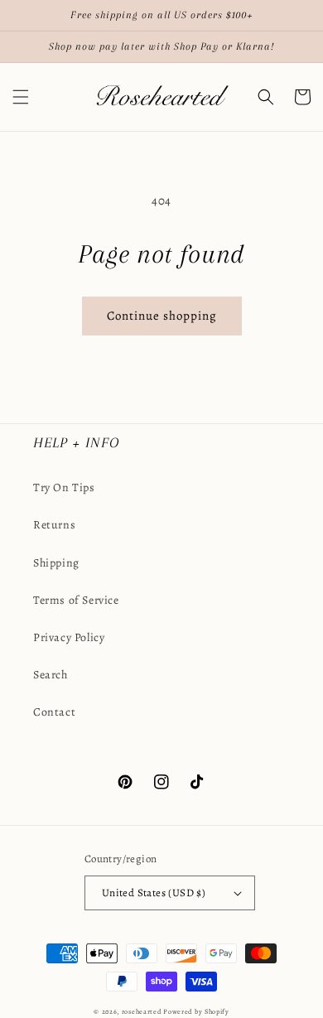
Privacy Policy (68, 637)
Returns (54, 525)
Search (50, 675)
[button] (20, 97)
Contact (54, 712)
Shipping (56, 563)
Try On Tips (64, 487)
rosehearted (142, 1011)
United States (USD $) (153, 892)
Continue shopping (162, 315)
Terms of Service (76, 600)
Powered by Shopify (196, 1011)
